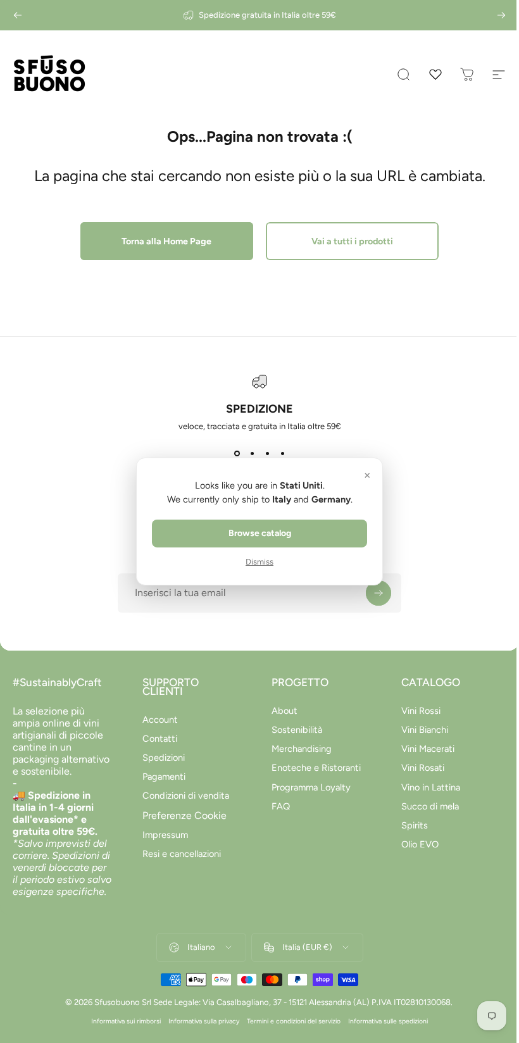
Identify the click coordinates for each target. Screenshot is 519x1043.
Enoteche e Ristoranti (311, 767)
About (280, 710)
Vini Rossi (414, 710)
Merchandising (297, 748)
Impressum (162, 834)
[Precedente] (18, 15)
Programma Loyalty (306, 787)
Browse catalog (254, 533)
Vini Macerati (420, 748)
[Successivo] (501, 15)
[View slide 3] (262, 453)
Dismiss (255, 561)
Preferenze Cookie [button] (182, 815)
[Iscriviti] (374, 593)
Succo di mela (423, 806)
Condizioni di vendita (183, 795)
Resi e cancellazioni (179, 853)
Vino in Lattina (423, 787)
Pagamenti (161, 776)
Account (157, 719)
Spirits (407, 825)
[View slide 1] (232, 453)
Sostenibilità (292, 729)
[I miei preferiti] (435, 75)
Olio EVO (413, 844)
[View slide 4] (277, 453)
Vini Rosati (415, 767)
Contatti (157, 738)
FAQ (276, 806)
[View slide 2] (247, 453)
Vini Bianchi (417, 729)
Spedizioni (161, 757)
